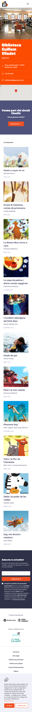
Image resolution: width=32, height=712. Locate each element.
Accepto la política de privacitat (15, 583)
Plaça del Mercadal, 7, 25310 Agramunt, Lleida (14, 66)
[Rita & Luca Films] (16, 634)
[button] (28, 4)
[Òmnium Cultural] (16, 620)
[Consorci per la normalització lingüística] (16, 641)
